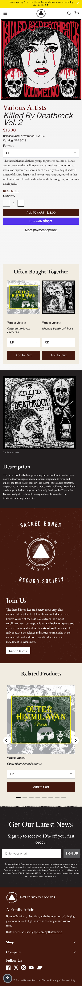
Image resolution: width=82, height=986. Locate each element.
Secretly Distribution (49, 932)
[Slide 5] (79, 97)
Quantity (9, 196)
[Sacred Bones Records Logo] (41, 13)
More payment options (41, 230)
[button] (5, 13)
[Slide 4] (77, 97)
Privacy (54, 980)
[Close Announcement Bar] (78, 3)
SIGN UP (71, 853)
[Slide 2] (73, 97)
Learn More (18, 650)
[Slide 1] (71, 97)
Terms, (46, 980)
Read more (11, 190)
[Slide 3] (75, 97)
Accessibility (68, 980)
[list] (41, 59)
